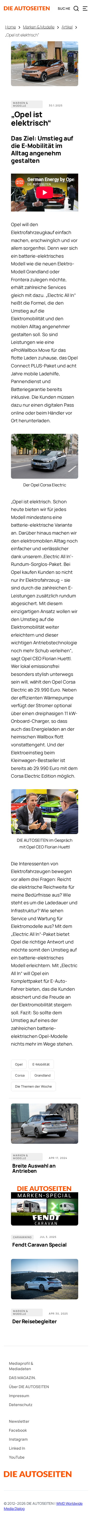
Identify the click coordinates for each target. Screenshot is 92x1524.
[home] (27, 8)
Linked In (17, 1448)
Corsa (20, 1075)
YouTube (17, 1457)
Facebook (18, 1430)
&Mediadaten (21, 1366)
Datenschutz (20, 1404)
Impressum (19, 1395)
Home (10, 27)
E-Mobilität (41, 1064)
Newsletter (19, 1421)
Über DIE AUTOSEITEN (29, 1386)
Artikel (67, 27)
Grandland (42, 1075)
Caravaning (22, 1237)
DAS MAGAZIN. (22, 1377)
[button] (85, 8)
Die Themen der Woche (33, 1086)
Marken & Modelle (38, 27)
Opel (18, 1064)
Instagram (18, 1439)
